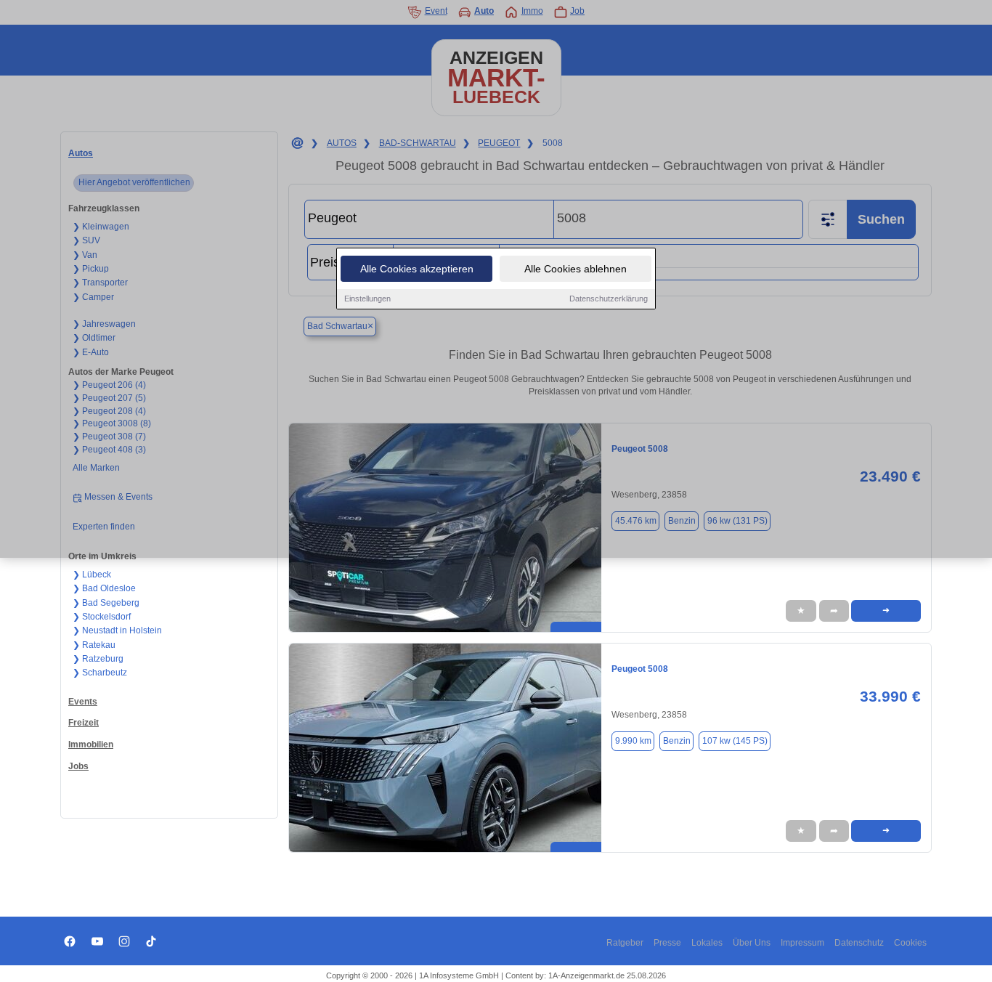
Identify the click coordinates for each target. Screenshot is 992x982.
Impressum (802, 943)
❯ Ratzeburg (98, 659)
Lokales (707, 943)
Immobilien (90, 744)
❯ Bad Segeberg (106, 603)
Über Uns (752, 943)
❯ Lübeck (92, 574)
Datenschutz (859, 943)
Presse (667, 943)
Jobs (78, 766)
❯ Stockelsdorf (102, 617)
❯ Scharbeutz (100, 672)
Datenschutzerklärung (608, 298)
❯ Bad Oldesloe (104, 588)
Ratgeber (624, 943)
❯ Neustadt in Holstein (117, 630)
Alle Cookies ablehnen (575, 269)
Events (82, 702)
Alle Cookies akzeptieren (416, 269)
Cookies (910, 943)
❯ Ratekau (94, 645)
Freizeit (83, 723)
